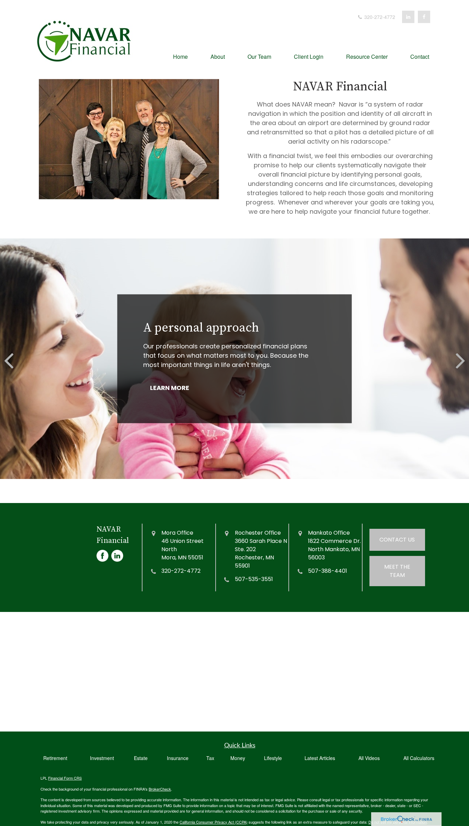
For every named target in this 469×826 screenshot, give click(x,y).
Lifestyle (273, 758)
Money (237, 758)
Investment (102, 758)
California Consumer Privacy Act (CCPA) (214, 822)
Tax (210, 758)
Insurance (177, 758)
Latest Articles (320, 758)
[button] (180, 55)
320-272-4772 (379, 16)
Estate (141, 758)
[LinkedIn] (408, 17)
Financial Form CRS (65, 778)
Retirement (55, 758)
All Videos (369, 758)
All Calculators (418, 758)
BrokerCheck (160, 789)
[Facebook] (424, 17)
